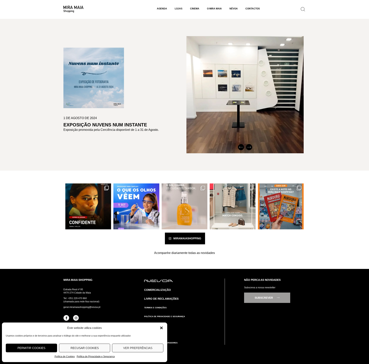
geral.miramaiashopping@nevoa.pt (81, 307)
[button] (161, 328)
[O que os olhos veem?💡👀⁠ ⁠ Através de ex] (136, 206)
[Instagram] (76, 318)
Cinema (194, 8)
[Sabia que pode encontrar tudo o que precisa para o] (281, 206)
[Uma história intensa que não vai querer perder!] (88, 206)
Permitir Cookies (31, 348)
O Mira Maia (214, 8)
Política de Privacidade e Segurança (96, 356)
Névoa (233, 8)
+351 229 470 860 (77, 298)
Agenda (162, 8)
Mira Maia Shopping (77, 279)
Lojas (178, 8)
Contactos (252, 8)
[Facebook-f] (66, 318)
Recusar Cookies (85, 348)
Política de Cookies (65, 356)
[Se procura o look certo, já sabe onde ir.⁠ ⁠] (232, 206)
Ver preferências (137, 348)
